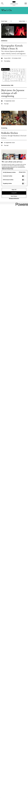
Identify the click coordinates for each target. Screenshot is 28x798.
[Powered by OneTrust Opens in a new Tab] (21, 203)
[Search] (2, 3)
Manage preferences (14, 198)
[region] (14, 479)
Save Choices (14, 196)
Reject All (14, 189)
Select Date (22, 21)
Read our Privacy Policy (7, 168)
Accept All (14, 192)
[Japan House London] (14, 3)
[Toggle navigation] (26, 3)
